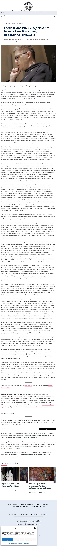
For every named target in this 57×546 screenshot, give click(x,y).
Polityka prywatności (38, 506)
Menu (4, 12)
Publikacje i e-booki (27, 504)
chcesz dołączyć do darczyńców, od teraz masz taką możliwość (27, 454)
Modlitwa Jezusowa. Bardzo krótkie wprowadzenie (39, 407)
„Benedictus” (28, 385)
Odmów (19, 540)
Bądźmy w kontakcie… (42, 504)
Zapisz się (47, 429)
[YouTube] (51, 16)
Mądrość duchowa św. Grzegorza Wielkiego (10, 484)
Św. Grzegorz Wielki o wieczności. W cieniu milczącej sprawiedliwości (40, 485)
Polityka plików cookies (12, 543)
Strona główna (13, 504)
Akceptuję (7, 540)
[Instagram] (49, 16)
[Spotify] (54, 16)
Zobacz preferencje (30, 540)
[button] (35, 528)
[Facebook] (46, 16)
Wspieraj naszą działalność (20, 506)
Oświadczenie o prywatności (23, 543)
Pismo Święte (19, 23)
